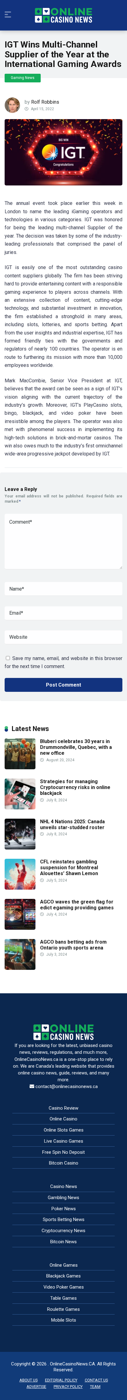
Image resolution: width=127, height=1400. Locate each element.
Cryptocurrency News (63, 1230)
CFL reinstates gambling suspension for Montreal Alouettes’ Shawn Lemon (69, 867)
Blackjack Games (63, 1276)
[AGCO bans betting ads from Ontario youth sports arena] (20, 968)
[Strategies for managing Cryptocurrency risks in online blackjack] (20, 808)
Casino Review (63, 1108)
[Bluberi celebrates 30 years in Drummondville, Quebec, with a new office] (20, 768)
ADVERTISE (36, 1386)
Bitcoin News (63, 1241)
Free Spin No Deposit (63, 1152)
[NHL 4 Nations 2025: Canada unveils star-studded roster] (20, 848)
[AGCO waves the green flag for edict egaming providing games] (20, 928)
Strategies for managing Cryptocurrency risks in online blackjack (75, 787)
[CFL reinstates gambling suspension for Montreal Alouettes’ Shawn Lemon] (20, 888)
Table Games (63, 1298)
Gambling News (63, 1197)
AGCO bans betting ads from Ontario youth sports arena (73, 945)
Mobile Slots (63, 1320)
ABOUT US (28, 1380)
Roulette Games (63, 1309)
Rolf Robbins (45, 102)
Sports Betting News (63, 1219)
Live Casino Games (63, 1141)
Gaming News (23, 78)
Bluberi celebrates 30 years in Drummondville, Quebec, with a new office (76, 747)
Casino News (63, 1186)
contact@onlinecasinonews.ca (66, 1086)
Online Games (64, 1265)
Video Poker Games (63, 1287)
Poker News (63, 1208)
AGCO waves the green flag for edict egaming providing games (77, 905)
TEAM (95, 1386)
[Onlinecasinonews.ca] (63, 15)
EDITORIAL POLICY (61, 1380)
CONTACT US (96, 1380)
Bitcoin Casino (63, 1163)
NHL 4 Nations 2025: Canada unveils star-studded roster (72, 824)
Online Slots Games (64, 1130)
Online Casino (63, 1119)
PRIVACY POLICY (68, 1386)
